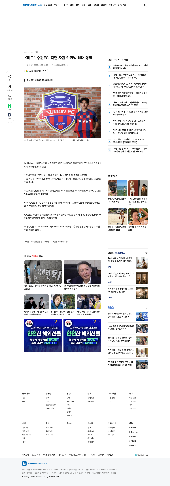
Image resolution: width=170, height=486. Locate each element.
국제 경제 (49, 428)
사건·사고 (25, 428)
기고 (110, 401)
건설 (47, 401)
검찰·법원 (25, 431)
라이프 (104, 5)
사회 (83, 5)
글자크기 (9, 90)
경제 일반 (91, 398)
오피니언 (112, 5)
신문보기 (132, 445)
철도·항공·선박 (51, 405)
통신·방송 (70, 401)
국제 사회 (49, 435)
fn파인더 (111, 428)
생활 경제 (91, 401)
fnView (132, 427)
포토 (131, 423)
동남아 (96, 5)
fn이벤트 (132, 436)
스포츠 (90, 435)
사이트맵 (110, 455)
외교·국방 (132, 408)
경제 (72, 5)
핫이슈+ (111, 435)
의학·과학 (70, 416)
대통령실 (132, 398)
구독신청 (92, 455)
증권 (24, 401)
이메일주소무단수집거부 (77, 455)
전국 (24, 442)
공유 (9, 80)
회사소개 (25, 455)
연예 (89, 428)
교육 (24, 438)
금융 (24, 398)
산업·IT (65, 5)
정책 (47, 398)
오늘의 (116, 252)
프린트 (10, 99)
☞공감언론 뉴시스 (32, 226)
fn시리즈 (111, 431)
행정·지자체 (26, 435)
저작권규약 (62, 455)
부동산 (57, 5)
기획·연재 (122, 5)
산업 (68, 398)
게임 (68, 405)
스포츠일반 (35, 52)
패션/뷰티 (91, 431)
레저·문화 (91, 442)
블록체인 (70, 412)
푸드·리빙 (91, 438)
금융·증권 (48, 5)
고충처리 (101, 455)
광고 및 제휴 (35, 455)
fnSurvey (133, 432)
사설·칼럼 (111, 398)
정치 (78, 5)
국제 (89, 5)
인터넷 (69, 408)
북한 (131, 405)
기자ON (132, 441)
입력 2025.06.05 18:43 (39, 65)
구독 (9, 110)
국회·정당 (132, 401)
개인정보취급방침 (49, 455)
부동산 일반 (50, 408)
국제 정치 (49, 431)
